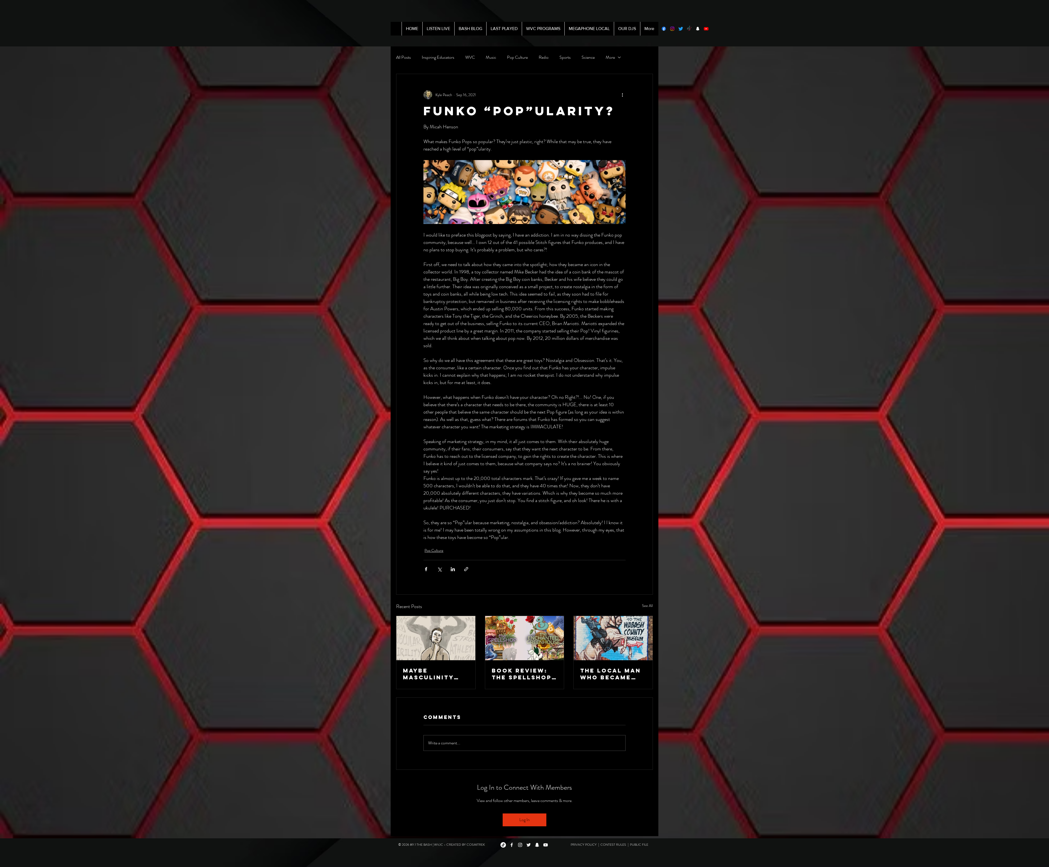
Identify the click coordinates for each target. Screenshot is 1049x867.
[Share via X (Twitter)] (439, 569)
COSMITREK (476, 844)
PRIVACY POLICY (584, 844)
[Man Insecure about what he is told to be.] (435, 638)
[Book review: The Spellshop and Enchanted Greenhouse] (524, 638)
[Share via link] (466, 569)
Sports (565, 57)
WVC (470, 57)
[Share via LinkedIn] (452, 569)
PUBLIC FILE (639, 844)
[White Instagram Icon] (520, 845)
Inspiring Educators (438, 57)
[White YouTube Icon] (545, 845)
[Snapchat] (697, 28)
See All (647, 605)
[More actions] (622, 95)
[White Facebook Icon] (511, 845)
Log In (524, 819)
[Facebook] (664, 28)
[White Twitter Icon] (528, 845)
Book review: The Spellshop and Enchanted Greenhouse (523, 674)
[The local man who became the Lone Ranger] (613, 638)
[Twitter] (680, 28)
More (610, 57)
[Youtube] (706, 28)
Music (491, 57)
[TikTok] (689, 28)
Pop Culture (517, 57)
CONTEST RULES (613, 844)
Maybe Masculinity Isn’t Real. (428, 674)
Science (588, 57)
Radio (544, 57)
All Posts (403, 57)
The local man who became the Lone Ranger (610, 674)
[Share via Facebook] (426, 569)
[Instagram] (672, 28)
